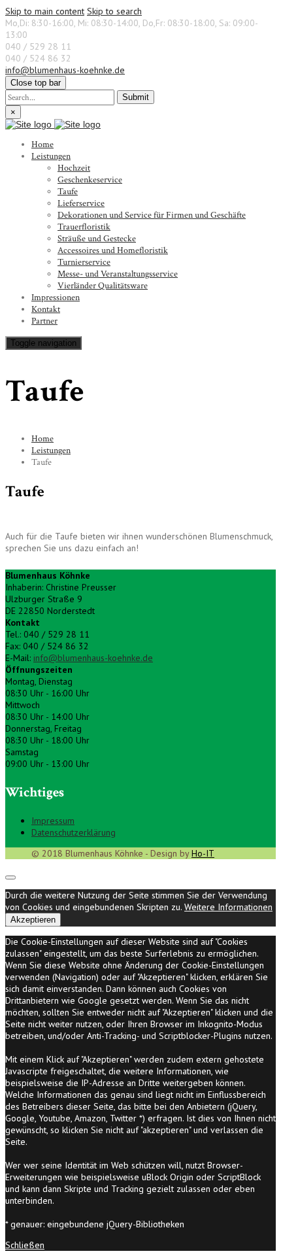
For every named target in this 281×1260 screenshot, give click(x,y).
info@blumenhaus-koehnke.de (65, 70)
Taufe (68, 191)
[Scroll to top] (10, 877)
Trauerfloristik (84, 227)
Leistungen (51, 156)
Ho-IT (202, 853)
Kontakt (45, 309)
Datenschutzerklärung (73, 832)
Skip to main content (44, 11)
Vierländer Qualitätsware (103, 286)
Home (42, 144)
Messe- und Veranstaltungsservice (118, 274)
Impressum (52, 820)
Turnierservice (84, 262)
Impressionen (55, 297)
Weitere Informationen (228, 907)
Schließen (24, 1245)
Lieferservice (81, 203)
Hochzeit (74, 168)
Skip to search (114, 11)
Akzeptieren (33, 920)
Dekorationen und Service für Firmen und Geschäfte (152, 215)
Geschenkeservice (90, 180)
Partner (44, 321)
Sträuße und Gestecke (97, 239)
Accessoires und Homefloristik (113, 250)
